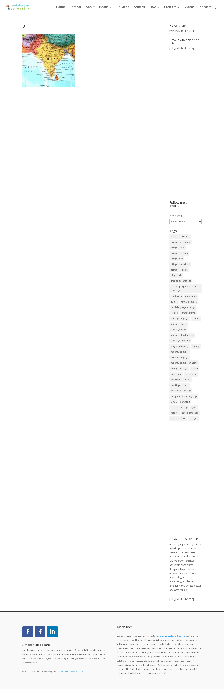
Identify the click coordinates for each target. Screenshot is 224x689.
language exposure (180, 340)
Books (103, 7)
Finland (174, 312)
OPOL (174, 401)
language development (182, 335)
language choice (179, 324)
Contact (75, 7)
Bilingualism (177, 258)
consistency (191, 296)
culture (174, 301)
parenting (185, 401)
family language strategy (183, 307)
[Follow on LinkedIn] (52, 631)
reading (174, 412)
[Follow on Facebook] (27, 631)
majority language (180, 351)
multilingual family (180, 385)
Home (60, 7)
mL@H (194, 368)
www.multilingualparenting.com (171, 635)
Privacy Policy (63, 671)
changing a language (181, 280)
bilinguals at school (180, 264)
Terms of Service (76, 671)
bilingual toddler (179, 269)
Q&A (193, 407)
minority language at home (184, 362)
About (90, 7)
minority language (180, 357)
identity (196, 318)
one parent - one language (184, 396)
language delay (178, 329)
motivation (176, 374)
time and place (178, 418)
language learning (179, 346)
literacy (195, 346)
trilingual (193, 418)
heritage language (180, 318)
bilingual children (179, 253)
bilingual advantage (180, 242)
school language (190, 412)
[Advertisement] (185, 479)
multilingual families (180, 379)
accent (174, 236)
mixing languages (179, 368)
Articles (139, 7)
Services (123, 7)
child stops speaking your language (183, 288)
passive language (179, 407)
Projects (170, 7)
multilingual (190, 374)
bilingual (185, 236)
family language (189, 301)
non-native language (181, 390)
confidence (176, 296)
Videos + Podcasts (197, 7)
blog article (176, 275)
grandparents (188, 312)
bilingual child (177, 247)
